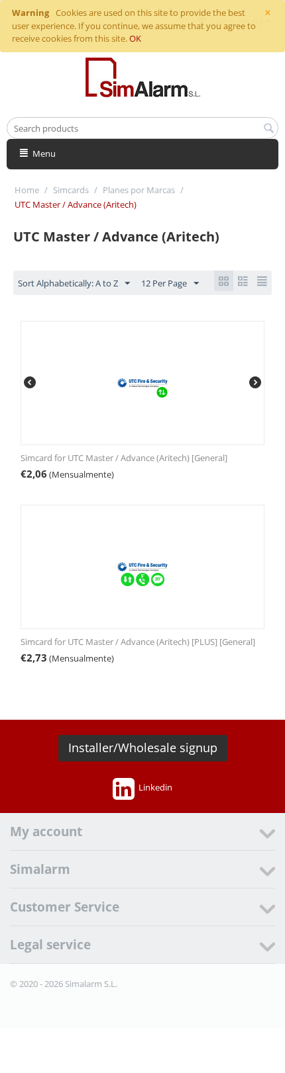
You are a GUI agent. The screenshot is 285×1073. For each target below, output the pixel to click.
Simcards (71, 190)
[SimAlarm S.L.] (143, 76)
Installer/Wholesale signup (142, 747)
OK (135, 38)
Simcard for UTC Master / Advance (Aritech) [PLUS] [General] (138, 642)
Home (27, 190)
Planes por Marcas (139, 190)
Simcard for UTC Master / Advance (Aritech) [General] (124, 458)
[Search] (268, 129)
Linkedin (155, 787)
